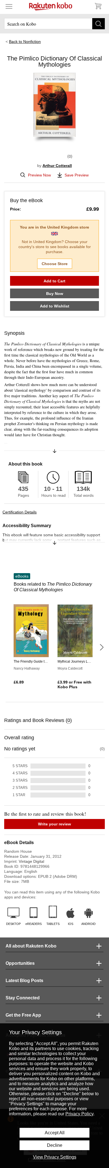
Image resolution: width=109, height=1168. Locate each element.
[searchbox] (54, 23)
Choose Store (55, 263)
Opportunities (20, 963)
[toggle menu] (9, 6)
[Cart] (98, 6)
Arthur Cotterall (57, 165)
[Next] (101, 647)
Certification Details (20, 512)
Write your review (54, 824)
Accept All (55, 1132)
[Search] (98, 23)
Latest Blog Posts (24, 980)
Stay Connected (23, 997)
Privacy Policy (79, 1113)
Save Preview (77, 175)
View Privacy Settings (54, 1157)
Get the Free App (23, 1015)
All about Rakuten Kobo (31, 946)
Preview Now (39, 175)
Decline (54, 1145)
